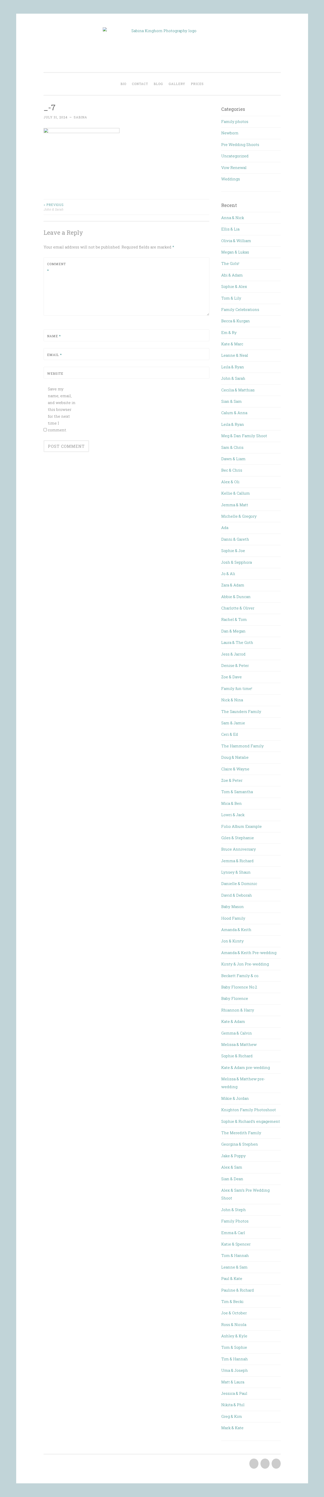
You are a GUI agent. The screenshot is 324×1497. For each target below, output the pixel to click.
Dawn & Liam (233, 458)
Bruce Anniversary (238, 849)
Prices (197, 84)
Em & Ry (229, 332)
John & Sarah (54, 207)
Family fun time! (236, 688)
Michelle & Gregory (239, 516)
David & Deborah (236, 895)
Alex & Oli (230, 481)
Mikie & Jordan (235, 1098)
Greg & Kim (231, 1416)
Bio (123, 84)
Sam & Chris (232, 447)
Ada (224, 527)
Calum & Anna (234, 412)
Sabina (80, 117)
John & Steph (233, 1209)
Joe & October (234, 1312)
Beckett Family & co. (240, 975)
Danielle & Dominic (239, 883)
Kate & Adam (233, 1021)
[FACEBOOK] (253, 1464)
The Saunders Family (241, 711)
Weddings (230, 178)
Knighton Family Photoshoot (248, 1109)
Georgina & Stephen (239, 1144)
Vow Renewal (234, 167)
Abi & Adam (232, 275)
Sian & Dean (232, 1178)
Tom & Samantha (237, 791)
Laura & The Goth (237, 642)
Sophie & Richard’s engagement (250, 1121)
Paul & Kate (231, 1278)
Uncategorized (235, 155)
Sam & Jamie (233, 722)
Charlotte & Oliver (237, 607)
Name (54, 336)
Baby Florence (234, 998)
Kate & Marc (232, 343)
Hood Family (233, 918)
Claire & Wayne (235, 768)
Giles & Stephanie (237, 837)
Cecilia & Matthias (238, 389)
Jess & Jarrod (233, 654)
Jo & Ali (228, 573)
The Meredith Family (241, 1132)
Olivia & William (236, 240)
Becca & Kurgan (235, 320)
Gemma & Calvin (236, 1033)
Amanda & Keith (236, 929)
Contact (140, 84)
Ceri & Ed (229, 734)
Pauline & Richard (237, 1290)
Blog (158, 84)
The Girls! (230, 263)
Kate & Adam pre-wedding (245, 1067)
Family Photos (235, 1221)
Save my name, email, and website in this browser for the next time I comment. (61, 409)
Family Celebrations (240, 309)
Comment (56, 267)
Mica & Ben (231, 803)
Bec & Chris (231, 470)
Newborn (229, 132)
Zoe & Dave (231, 676)
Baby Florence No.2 (239, 986)
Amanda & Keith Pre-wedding (248, 952)
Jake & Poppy (233, 1155)
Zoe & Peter (231, 780)
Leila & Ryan (232, 366)
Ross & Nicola (233, 1324)
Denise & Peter (235, 665)
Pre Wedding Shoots (240, 144)
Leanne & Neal (234, 355)
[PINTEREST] (264, 1464)
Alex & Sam (231, 1167)
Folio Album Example (241, 826)
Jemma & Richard (237, 860)
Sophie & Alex (234, 286)
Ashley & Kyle (234, 1335)
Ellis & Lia (230, 228)
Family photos (234, 121)
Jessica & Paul (234, 1393)
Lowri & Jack (233, 814)
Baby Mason (232, 906)
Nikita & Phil (233, 1404)
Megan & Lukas (235, 252)
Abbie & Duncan (236, 596)
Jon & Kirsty (232, 940)
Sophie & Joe (233, 550)
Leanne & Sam (234, 1267)
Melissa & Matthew (239, 1044)
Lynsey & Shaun (236, 872)
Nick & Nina (232, 699)
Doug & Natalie (235, 757)
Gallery (177, 84)
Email (54, 355)
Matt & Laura (232, 1381)
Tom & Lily (231, 298)
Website (55, 373)
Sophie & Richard (237, 1055)
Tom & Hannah (235, 1255)
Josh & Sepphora (236, 562)
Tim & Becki (232, 1301)
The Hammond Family (242, 745)
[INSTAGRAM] (276, 1464)
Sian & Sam (231, 401)
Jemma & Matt (234, 504)
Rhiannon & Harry (237, 1010)
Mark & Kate (232, 1427)
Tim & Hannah (234, 1358)
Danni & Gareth (235, 539)
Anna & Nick (232, 217)
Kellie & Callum (235, 493)
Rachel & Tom (234, 619)
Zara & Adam (232, 584)
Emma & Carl (233, 1232)
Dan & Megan (233, 631)
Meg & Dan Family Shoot (244, 435)
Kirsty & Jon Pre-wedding (245, 963)
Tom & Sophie (234, 1347)
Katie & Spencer (236, 1244)
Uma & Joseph (234, 1370)
